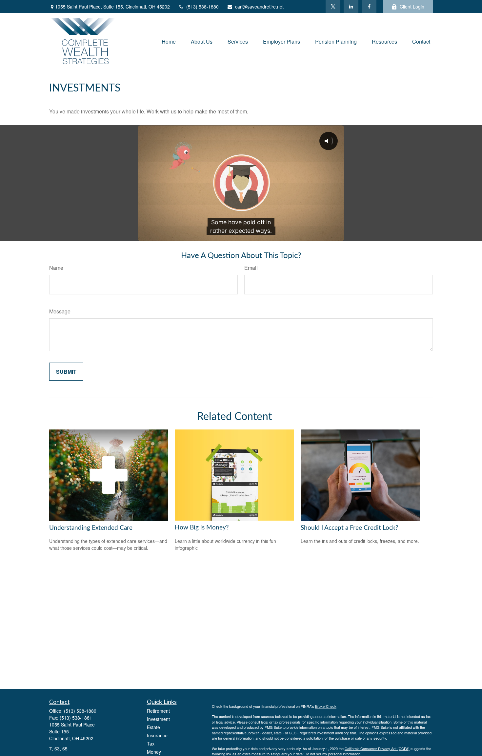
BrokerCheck (325, 706)
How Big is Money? (202, 528)
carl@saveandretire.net (259, 6)
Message (59, 311)
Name (56, 267)
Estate (153, 727)
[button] (168, 41)
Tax (150, 743)
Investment (158, 719)
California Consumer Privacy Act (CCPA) (377, 748)
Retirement (158, 710)
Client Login (412, 6)
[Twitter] (333, 6)
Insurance (157, 735)
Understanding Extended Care (90, 528)
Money (154, 751)
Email (251, 267)
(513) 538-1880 (202, 6)
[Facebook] (369, 6)
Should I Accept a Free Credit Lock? (349, 528)
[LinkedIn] (351, 6)
